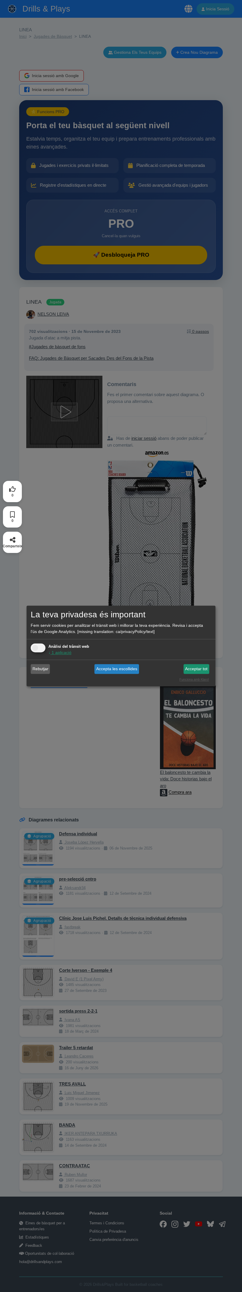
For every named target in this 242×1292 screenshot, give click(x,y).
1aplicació (59, 652)
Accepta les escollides (116, 668)
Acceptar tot (196, 668)
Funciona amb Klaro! (194, 679)
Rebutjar (40, 668)
